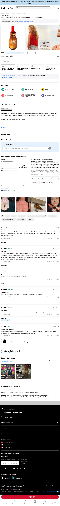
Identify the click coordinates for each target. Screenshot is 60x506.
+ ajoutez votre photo (6, 361)
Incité (18, 373)
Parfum (31, 21)
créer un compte (17, 75)
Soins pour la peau (5, 13)
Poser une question (6, 353)
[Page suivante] (27, 341)
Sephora (11, 392)
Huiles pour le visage (21, 13)
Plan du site (38, 491)
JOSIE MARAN (5, 15)
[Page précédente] (1, 341)
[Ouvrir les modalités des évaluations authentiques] (15, 190)
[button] (27, 53)
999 (24, 342)
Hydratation (26, 21)
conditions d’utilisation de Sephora (21, 491)
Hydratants (13, 13)
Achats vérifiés (22, 216)
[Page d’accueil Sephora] (7, 8)
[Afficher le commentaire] (8, 204)
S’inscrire (24, 463)
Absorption (21, 21)
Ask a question (13, 20)
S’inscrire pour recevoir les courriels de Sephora (14, 459)
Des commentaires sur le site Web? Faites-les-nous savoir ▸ (30, 403)
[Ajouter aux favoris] (58, 56)
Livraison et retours (7, 77)
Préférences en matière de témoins (49, 491)
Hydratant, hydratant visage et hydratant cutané (26, 392)
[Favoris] (54, 8)
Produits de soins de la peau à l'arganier (39, 395)
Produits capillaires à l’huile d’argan (41, 397)
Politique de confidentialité (6, 491)
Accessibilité (32, 491)
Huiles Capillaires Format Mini (25, 397)
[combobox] (33, 8)
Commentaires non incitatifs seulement (36, 216)
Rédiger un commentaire (52, 157)
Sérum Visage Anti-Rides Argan (9, 397)
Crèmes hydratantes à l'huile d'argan (19, 395)
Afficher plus (4, 127)
